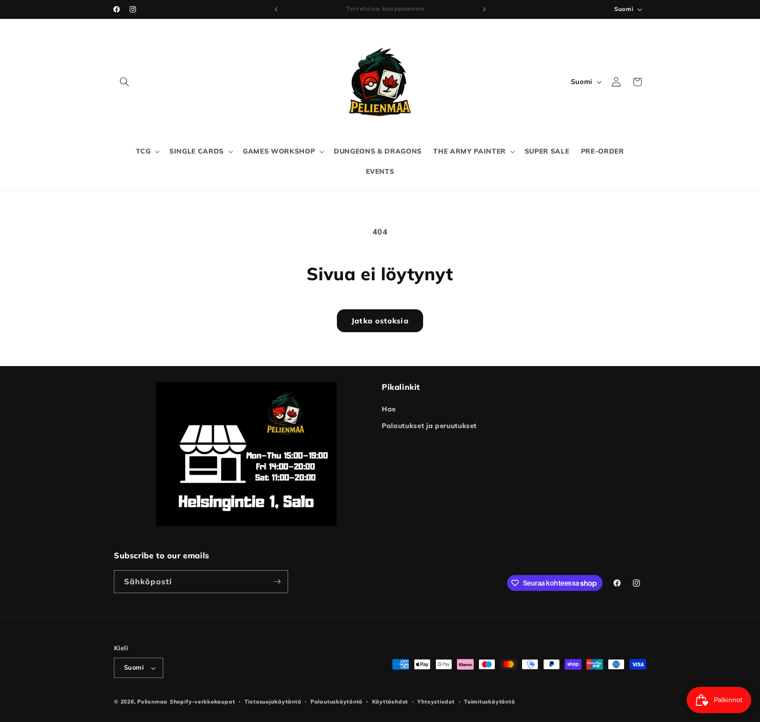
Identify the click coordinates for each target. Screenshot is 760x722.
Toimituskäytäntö (489, 701)
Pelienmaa (152, 701)
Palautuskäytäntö (336, 701)
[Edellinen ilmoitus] (276, 9)
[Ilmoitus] (484, 9)
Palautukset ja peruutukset (429, 425)
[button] (124, 81)
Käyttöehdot (390, 701)
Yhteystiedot (435, 701)
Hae (389, 409)
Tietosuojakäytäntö (273, 701)
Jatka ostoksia (379, 320)
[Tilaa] (277, 581)
